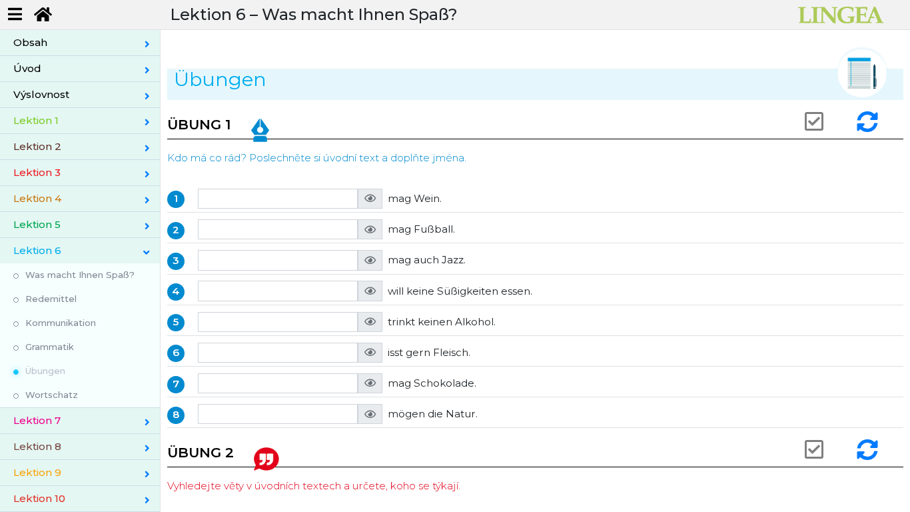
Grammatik (49, 346)
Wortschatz (51, 394)
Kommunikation (60, 322)
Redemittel (51, 298)
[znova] (869, 122)
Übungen (45, 370)
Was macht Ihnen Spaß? (80, 274)
